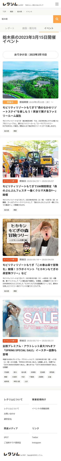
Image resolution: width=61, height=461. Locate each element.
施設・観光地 (29, 28)
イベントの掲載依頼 (40, 408)
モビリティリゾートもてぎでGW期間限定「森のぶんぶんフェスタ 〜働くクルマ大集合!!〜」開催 (30, 190)
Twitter (35, 437)
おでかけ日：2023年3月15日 (30, 54)
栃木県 (6, 131)
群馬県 (52, 372)
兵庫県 (41, 377)
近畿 (49, 377)
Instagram (36, 442)
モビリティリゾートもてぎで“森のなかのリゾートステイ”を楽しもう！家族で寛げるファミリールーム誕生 (30, 111)
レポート (10, 28)
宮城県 (42, 372)
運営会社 (7, 419)
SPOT (6, 437)
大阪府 (14, 377)
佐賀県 (33, 372)
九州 (26, 381)
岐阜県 (6, 381)
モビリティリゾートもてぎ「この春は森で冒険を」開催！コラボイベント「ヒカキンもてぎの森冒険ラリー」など (30, 269)
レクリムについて (11, 408)
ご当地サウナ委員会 (12, 442)
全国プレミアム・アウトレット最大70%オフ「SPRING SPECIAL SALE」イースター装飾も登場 (30, 350)
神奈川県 (17, 381)
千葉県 (31, 377)
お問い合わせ (9, 414)
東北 (15, 372)
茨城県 (6, 372)
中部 (23, 377)
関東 (15, 131)
